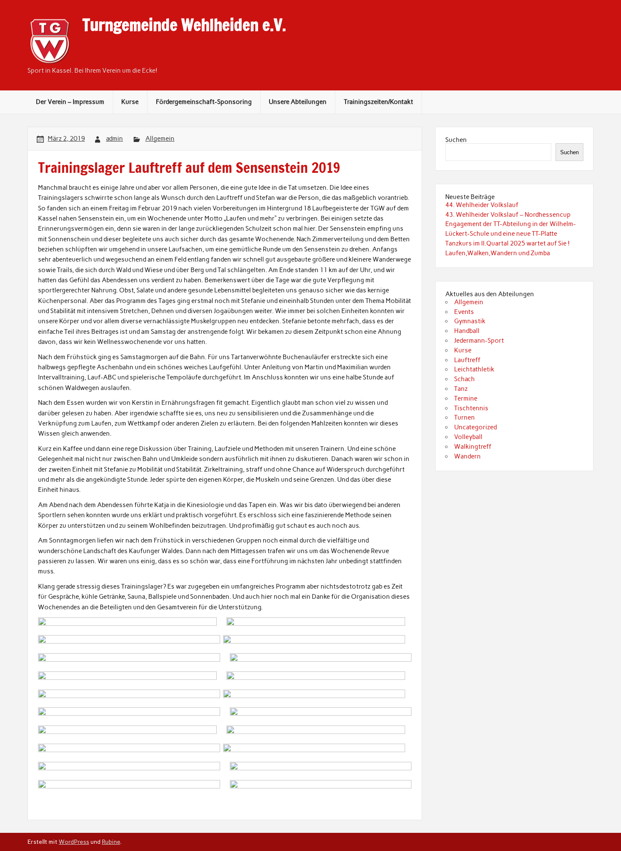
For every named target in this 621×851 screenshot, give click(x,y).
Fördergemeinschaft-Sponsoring (204, 102)
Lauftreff (467, 360)
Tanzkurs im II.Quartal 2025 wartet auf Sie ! (507, 243)
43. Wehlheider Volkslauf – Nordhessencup (508, 214)
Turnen (464, 417)
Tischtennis (471, 408)
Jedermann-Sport (479, 340)
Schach (464, 379)
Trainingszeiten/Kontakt (378, 102)
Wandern (467, 456)
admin (114, 138)
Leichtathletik (474, 369)
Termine (465, 398)
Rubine (111, 841)
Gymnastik (469, 321)
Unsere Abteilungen (298, 102)
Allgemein (159, 138)
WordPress (74, 841)
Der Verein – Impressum (70, 102)
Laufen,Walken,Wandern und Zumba (497, 253)
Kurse (130, 102)
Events (464, 312)
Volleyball (468, 437)
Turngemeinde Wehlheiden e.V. (184, 25)
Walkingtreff (472, 446)
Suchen (456, 140)
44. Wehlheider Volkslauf (481, 205)
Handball (466, 331)
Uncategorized (475, 427)
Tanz (461, 389)
